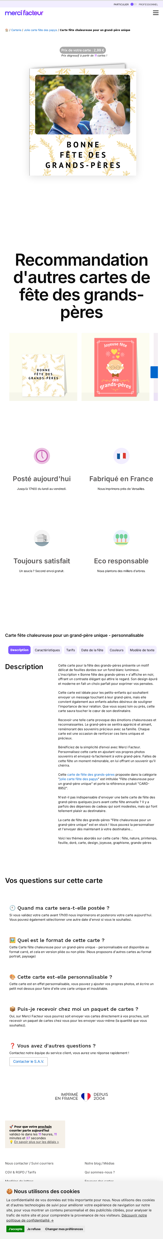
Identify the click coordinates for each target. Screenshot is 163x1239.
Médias (108, 1163)
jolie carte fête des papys (79, 779)
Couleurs (117, 650)
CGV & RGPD (15, 1172)
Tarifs (70, 650)
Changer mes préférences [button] (64, 1229)
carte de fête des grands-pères (91, 774)
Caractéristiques (47, 650)
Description (19, 650)
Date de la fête (92, 650)
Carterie (16, 30)
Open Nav (155, 12)
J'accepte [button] (15, 1229)
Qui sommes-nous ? (100, 1172)
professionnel (148, 4)
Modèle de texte (142, 650)
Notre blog (93, 1163)
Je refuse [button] (34, 1229)
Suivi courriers (42, 1163)
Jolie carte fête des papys (40, 30)
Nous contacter (16, 1163)
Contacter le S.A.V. (28, 1061)
